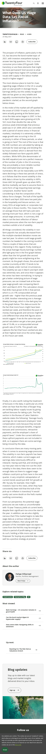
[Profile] (37, 3)
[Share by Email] (11, 42)
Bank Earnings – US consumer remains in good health (21, 611)
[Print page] (23, 42)
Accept (5, 749)
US (29, 597)
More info (18, 745)
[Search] (33, 3)
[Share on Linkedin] (5, 42)
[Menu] (42, 3)
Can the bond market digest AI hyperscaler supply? (17, 618)
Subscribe (32, 42)
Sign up (13, 690)
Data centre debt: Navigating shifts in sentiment (19, 626)
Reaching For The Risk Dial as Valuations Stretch (20, 650)
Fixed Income (7, 597)
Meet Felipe (21, 581)
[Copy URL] (17, 42)
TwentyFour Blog (10, 34)
